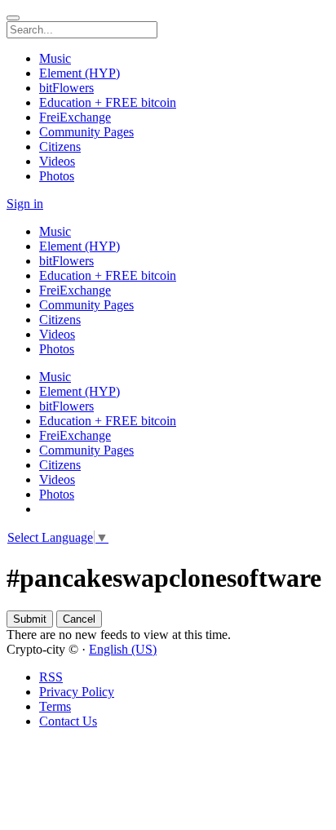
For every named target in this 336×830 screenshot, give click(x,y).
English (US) (123, 649)
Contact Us (68, 721)
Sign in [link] (25, 204)
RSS (51, 677)
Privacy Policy (76, 692)
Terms (55, 706)
